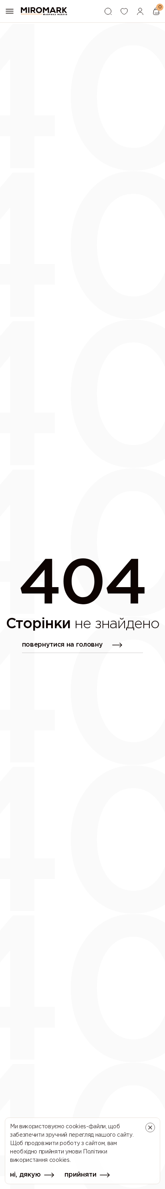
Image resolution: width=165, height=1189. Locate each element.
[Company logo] (44, 11)
